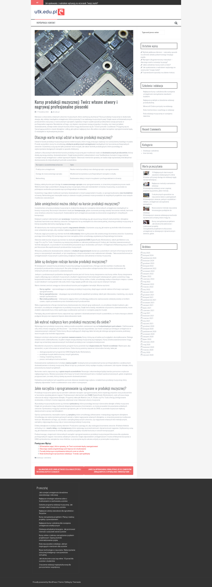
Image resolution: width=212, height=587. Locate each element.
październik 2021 (149, 300)
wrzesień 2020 (148, 334)
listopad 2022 (148, 266)
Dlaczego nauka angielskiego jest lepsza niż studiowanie (63, 449)
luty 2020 (146, 352)
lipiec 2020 (147, 339)
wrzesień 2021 (148, 303)
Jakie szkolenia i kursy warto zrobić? (157, 65)
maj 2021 (146, 313)
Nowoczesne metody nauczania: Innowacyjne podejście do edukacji (160, 210)
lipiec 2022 (147, 276)
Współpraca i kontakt (46, 22)
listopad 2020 (148, 329)
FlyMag (67, 582)
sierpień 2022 (148, 274)
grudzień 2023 (148, 263)
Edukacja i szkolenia (44, 458)
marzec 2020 (148, 350)
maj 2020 (146, 345)
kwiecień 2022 (148, 284)
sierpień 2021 (148, 305)
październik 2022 (149, 268)
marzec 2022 (148, 287)
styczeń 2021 (148, 324)
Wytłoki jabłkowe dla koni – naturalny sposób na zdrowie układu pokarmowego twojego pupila (159, 54)
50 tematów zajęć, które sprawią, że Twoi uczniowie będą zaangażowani (69, 446)
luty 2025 (146, 253)
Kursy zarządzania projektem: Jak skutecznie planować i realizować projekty (159, 223)
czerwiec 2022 (148, 279)
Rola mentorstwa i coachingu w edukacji (158, 110)
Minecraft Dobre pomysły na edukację (157, 106)
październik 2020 (149, 331)
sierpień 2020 (148, 337)
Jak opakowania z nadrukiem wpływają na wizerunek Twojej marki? (71, 2)
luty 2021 (146, 321)
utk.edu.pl (56, 112)
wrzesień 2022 (148, 271)
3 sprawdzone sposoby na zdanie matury (159, 73)
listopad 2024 (148, 255)
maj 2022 (146, 282)
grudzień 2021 (148, 295)
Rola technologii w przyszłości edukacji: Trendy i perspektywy (65, 454)
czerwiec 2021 (148, 310)
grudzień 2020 (148, 326)
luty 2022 (146, 290)
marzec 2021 (148, 318)
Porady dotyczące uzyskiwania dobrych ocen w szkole (62, 451)
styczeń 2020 (148, 355)
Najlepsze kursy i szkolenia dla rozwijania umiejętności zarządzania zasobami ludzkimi (159, 94)
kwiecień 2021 (148, 316)
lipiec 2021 (147, 308)
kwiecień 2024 (148, 261)
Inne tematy (147, 153)
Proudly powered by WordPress (45, 582)
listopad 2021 (148, 297)
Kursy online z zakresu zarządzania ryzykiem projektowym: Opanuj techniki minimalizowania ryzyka (56, 537)
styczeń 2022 (148, 292)
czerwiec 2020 (148, 342)
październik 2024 (149, 258)
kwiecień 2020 (148, 347)
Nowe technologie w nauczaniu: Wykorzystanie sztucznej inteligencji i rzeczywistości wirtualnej (57, 552)
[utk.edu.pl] (50, 12)
